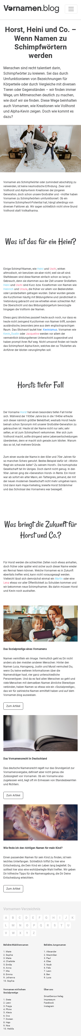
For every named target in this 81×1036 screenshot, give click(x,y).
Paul (47, 958)
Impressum (49, 999)
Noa (6, 1025)
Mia (6, 971)
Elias (47, 961)
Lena (6, 582)
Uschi (53, 268)
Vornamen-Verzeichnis (21, 909)
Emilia (7, 964)
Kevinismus (50, 329)
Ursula (23, 289)
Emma (7, 974)
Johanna (9, 977)
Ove (6, 1016)
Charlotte (9, 961)
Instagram (49, 1006)
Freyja (7, 1006)
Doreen (8, 1019)
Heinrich (8, 289)
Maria (7, 958)
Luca (47, 977)
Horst (23, 412)
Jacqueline (32, 333)
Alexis (7, 1012)
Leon (47, 971)
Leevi (7, 1002)
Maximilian (50, 955)
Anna (7, 968)
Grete (7, 999)
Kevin (6, 333)
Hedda (8, 1028)
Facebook (49, 1002)
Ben (47, 974)
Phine (7, 1009)
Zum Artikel (13, 706)
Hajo (6, 1022)
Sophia (8, 981)
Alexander (50, 951)
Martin (59, 578)
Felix (47, 968)
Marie (7, 951)
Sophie (8, 955)
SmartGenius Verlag (53, 996)
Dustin (15, 333)
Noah (48, 964)
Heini (40, 268)
